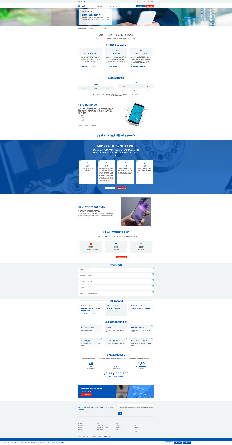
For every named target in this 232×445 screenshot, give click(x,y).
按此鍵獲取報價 (149, 6)
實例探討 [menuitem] (118, 427)
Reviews (100, 28)
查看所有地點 (107, 436)
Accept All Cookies (187, 442)
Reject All (178, 442)
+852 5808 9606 (141, 6)
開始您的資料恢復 (122, 188)
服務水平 (106, 28)
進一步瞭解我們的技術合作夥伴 (138, 66)
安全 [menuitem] (136, 429)
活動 (144, 1)
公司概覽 (148, 1)
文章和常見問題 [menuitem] (119, 429)
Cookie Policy (63, 442)
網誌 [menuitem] (117, 423)
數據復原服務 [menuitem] (81, 423)
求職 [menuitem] (136, 431)
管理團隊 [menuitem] (137, 427)
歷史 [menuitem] (136, 425)
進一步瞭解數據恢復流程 (111, 66)
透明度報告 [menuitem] (105, 440)
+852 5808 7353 (109, 188)
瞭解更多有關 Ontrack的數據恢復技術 (89, 66)
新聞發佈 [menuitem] (118, 425)
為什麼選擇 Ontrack (92, 28)
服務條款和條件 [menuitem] (110, 440)
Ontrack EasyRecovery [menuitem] (102, 423)
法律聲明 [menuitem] (100, 440)
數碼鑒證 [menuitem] (80, 429)
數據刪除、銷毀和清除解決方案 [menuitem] (103, 427)
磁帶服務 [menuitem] (80, 427)
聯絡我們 (152, 1)
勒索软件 (106, 6)
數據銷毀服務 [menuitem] (81, 425)
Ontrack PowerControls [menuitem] (101, 425)
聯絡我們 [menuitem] (137, 423)
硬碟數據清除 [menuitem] (100, 429)
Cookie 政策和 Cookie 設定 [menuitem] (92, 440)
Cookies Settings (169, 442)
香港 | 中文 (81, 1)
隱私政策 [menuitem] (85, 440)
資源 (141, 1)
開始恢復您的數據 (87, 394)
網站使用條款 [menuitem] (80, 440)
